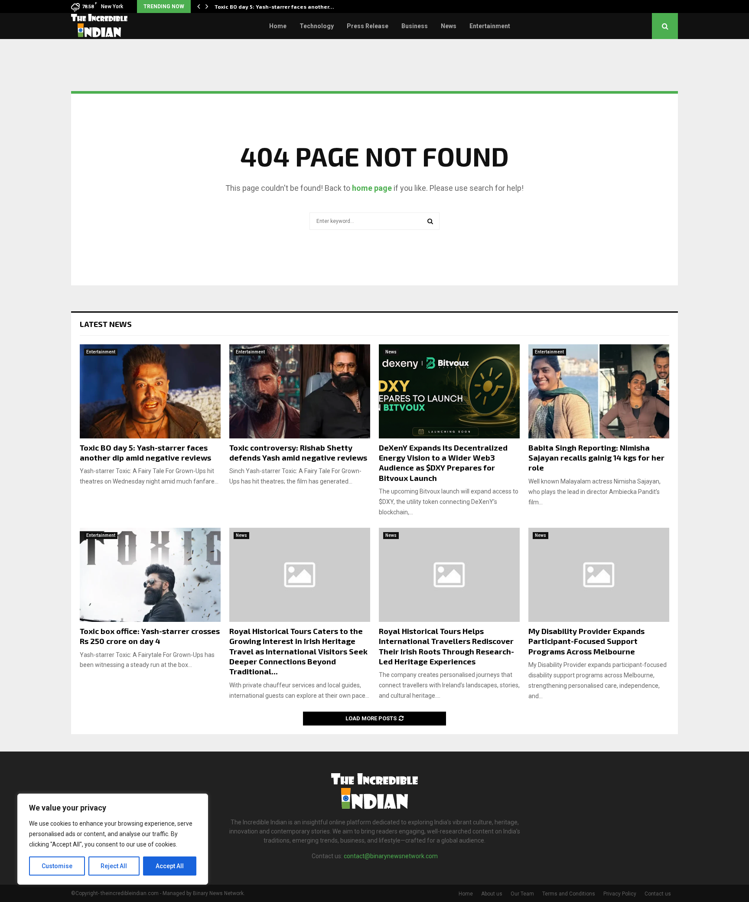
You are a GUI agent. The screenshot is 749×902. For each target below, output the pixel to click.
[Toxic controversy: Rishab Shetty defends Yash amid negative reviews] (299, 391)
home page (372, 188)
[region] (112, 839)
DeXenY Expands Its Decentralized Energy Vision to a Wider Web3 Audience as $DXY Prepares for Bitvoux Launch (443, 463)
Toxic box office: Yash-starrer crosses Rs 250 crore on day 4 (150, 636)
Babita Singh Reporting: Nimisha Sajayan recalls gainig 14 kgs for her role (596, 458)
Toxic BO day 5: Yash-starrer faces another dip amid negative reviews (145, 452)
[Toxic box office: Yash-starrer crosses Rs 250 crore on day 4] (150, 575)
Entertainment (489, 26)
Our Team (522, 894)
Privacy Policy (619, 894)
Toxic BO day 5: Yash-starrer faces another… (274, 6)
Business (414, 26)
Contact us (658, 894)
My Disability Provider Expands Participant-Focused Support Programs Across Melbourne (586, 641)
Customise (57, 866)
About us (491, 894)
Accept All (170, 866)
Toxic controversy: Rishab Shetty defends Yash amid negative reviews (298, 452)
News (448, 26)
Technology (317, 26)
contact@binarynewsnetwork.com (391, 856)
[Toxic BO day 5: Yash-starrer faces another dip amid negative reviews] (150, 391)
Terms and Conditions (568, 894)
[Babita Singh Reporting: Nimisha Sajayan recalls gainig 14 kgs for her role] (598, 391)
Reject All (114, 866)
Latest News (106, 324)
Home (278, 26)
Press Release (367, 26)
